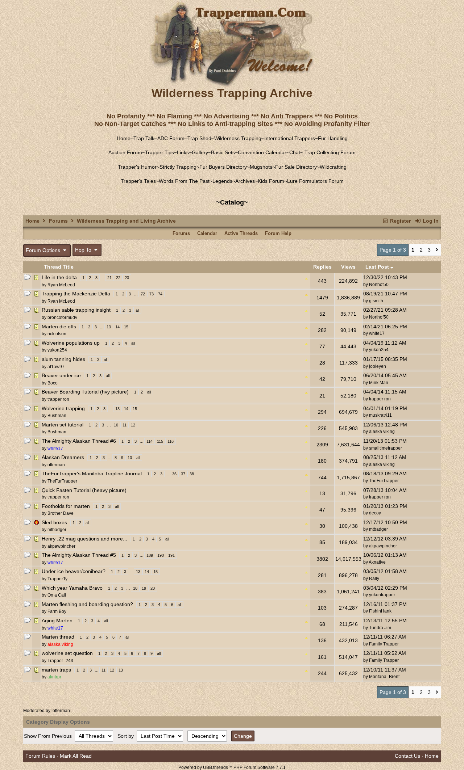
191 (171, 555)
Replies (322, 267)
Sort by (126, 736)
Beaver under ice (61, 375)
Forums (58, 221)
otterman (61, 710)
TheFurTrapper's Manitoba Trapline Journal (92, 473)
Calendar (207, 233)
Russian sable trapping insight (76, 310)
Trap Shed (199, 138)
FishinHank (380, 611)
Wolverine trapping (63, 408)
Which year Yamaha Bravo (72, 588)
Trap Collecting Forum (329, 152)
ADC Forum (171, 138)
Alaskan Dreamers (63, 457)
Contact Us (407, 756)
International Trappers (289, 138)
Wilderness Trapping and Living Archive (126, 221)
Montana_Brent (384, 676)
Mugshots (261, 167)
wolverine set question (67, 653)
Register (400, 221)
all (137, 310)
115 (160, 441)
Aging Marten (57, 620)
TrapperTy (57, 578)
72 (143, 294)
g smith (376, 300)
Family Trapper (384, 644)
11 (125, 425)
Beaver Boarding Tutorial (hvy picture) (85, 392)
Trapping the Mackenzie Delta (76, 293)
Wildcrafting (333, 167)
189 (149, 555)
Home (123, 138)
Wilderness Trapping (237, 138)
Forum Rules (40, 756)
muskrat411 (380, 415)
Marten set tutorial (62, 425)
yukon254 (57, 350)
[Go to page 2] (437, 250)
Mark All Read (76, 756)
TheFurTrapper (62, 481)
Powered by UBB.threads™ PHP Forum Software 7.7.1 (232, 767)
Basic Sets (223, 152)
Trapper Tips (159, 152)
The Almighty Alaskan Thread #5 (79, 555)
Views (348, 267)
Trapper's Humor (137, 167)
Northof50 (379, 284)
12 (133, 425)
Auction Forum (125, 152)
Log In (430, 221)
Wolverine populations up (71, 343)
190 (160, 555)
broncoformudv (62, 317)
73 (151, 294)
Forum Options (44, 250)
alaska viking (382, 431)
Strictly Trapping (178, 167)
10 (116, 425)
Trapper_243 (60, 660)
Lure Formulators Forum (315, 181)
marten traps (56, 670)
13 (109, 327)
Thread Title (59, 267)
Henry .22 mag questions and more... (84, 539)
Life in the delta (59, 277)
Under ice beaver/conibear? (73, 571)
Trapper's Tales (138, 181)
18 (135, 588)
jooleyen (377, 366)
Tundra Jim (380, 627)
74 (160, 294)
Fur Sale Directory (296, 167)
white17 (377, 333)
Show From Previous (48, 736)
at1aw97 (56, 366)
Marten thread (58, 637)
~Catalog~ (232, 202)
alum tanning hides (63, 359)
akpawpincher (61, 546)
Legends (222, 181)
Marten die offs (59, 326)
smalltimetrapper (385, 448)
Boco (52, 383)
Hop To (84, 250)
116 (170, 441)
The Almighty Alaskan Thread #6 (79, 441)
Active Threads (241, 233)
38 (192, 474)
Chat (294, 152)
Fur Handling (333, 138)
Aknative (377, 562)
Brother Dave (60, 513)
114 (149, 441)
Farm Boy (56, 611)
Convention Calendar (262, 152)
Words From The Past (184, 181)
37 (183, 474)
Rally (374, 578)
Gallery (200, 152)
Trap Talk (143, 138)
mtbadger (56, 529)
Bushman (56, 415)
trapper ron (58, 399)
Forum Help (278, 233)
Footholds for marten (66, 506)
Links (183, 152)
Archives (245, 181)
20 (152, 588)
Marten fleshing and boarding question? (87, 604)
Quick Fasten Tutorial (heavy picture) (84, 490)
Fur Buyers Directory (223, 167)
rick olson (56, 333)
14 (117, 327)
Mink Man (378, 382)
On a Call (56, 595)
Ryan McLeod (61, 284)
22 (118, 277)
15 (126, 327)
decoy (375, 513)
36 (174, 474)
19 (144, 588)
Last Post (377, 267)
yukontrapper (382, 594)
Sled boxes (54, 522)
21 (109, 277)
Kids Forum (271, 181)
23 (127, 277)
